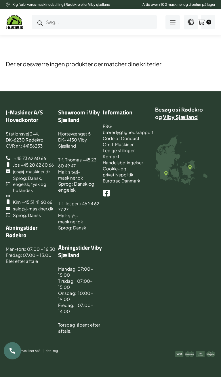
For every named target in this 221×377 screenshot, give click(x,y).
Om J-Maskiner (118, 144)
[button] (173, 22)
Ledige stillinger (119, 150)
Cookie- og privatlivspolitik (118, 171)
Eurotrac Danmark (121, 180)
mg (55, 351)
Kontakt (111, 156)
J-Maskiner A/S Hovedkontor (24, 116)
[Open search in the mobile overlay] (94, 22)
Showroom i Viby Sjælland (79, 116)
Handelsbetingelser (123, 162)
